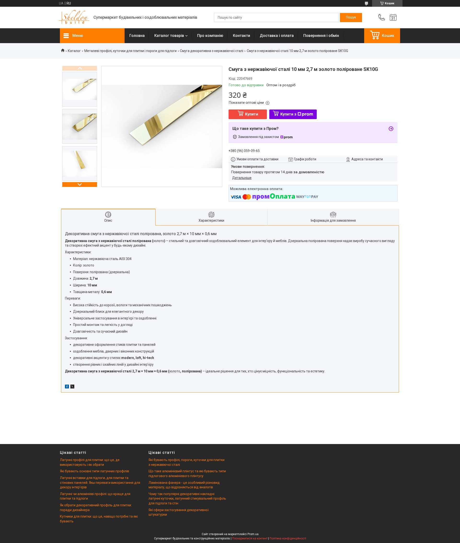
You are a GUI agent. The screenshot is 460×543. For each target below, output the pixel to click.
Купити (251, 114)
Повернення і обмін (321, 35)
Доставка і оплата (277, 35)
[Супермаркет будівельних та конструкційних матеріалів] (74, 17)
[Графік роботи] (393, 17)
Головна (137, 35)
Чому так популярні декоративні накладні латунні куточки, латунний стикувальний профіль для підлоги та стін (187, 498)
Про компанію (210, 35)
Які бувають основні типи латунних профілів (94, 471)
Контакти (241, 35)
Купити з (288, 114)
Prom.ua (253, 534)
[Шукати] (351, 17)
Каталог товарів (169, 35)
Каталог (74, 51)
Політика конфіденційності (288, 538)
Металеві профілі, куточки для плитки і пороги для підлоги (130, 51)
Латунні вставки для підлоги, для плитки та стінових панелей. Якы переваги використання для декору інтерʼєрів (100, 482)
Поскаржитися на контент (249, 538)
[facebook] (67, 387)
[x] (72, 387)
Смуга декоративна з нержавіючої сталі (211, 51)
